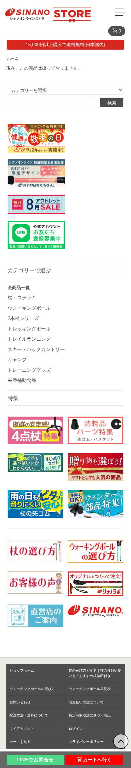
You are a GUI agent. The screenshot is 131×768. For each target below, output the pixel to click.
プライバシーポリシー (86, 742)
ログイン (76, 728)
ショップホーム (22, 670)
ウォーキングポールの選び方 (32, 689)
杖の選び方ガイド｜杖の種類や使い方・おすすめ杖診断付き (95, 673)
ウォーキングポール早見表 (90, 689)
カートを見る (20, 742)
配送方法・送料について (29, 715)
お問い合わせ (20, 702)
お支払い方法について (86, 702)
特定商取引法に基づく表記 (90, 715)
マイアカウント (22, 728)
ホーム (12, 58)
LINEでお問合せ (35, 759)
